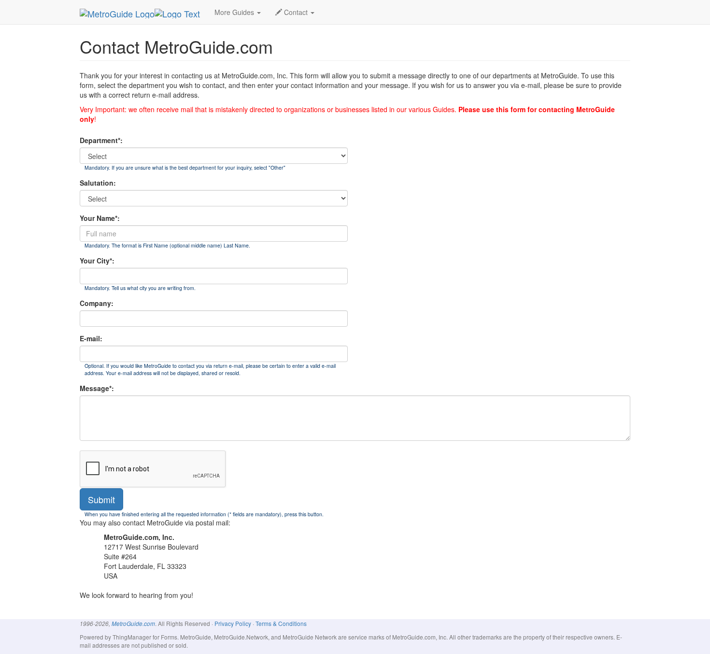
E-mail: (91, 338)
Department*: (101, 140)
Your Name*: (100, 218)
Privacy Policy (232, 623)
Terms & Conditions (281, 623)
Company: (97, 303)
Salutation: (98, 183)
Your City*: (97, 260)
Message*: (97, 388)
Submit (101, 499)
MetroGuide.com (133, 623)
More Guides (235, 12)
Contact (296, 12)
